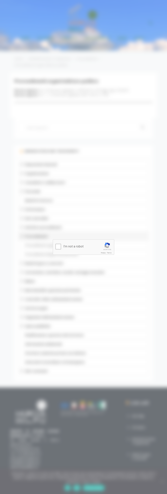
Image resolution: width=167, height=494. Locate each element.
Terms (109, 253)
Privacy (103, 253)
